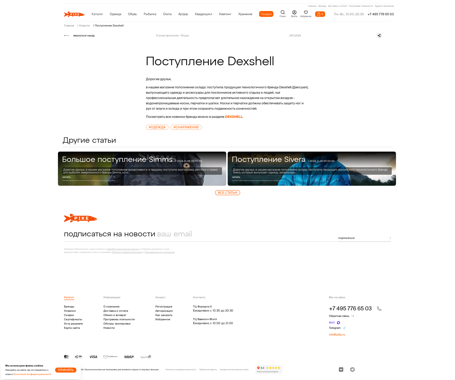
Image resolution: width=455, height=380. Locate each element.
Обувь (132, 13)
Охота (167, 13)
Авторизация (164, 310)
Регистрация (163, 306)
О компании (111, 306)
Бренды (322, 6)
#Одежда (157, 127)
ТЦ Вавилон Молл (205, 319)
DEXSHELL (234, 117)
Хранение (245, 13)
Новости (109, 327)
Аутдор (183, 13)
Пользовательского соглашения (159, 252)
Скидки (266, 14)
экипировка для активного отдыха (122, 369)
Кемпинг (225, 13)
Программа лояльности (361, 6)
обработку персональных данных (123, 249)
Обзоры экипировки (117, 323)
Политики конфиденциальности (127, 252)
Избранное (162, 319)
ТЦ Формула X (202, 306)
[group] (142, 169)
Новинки (312, 6)
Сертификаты (73, 319)
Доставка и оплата (337, 6)
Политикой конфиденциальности (32, 374)
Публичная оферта (208, 369)
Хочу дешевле (73, 323)
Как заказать (164, 315)
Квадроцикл (203, 13)
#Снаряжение (186, 127)
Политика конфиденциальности (181, 369)
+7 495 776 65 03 (381, 14)
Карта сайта (72, 327)
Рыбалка (150, 13)
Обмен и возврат (114, 315)
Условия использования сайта (234, 369)
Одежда (115, 13)
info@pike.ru (337, 334)
